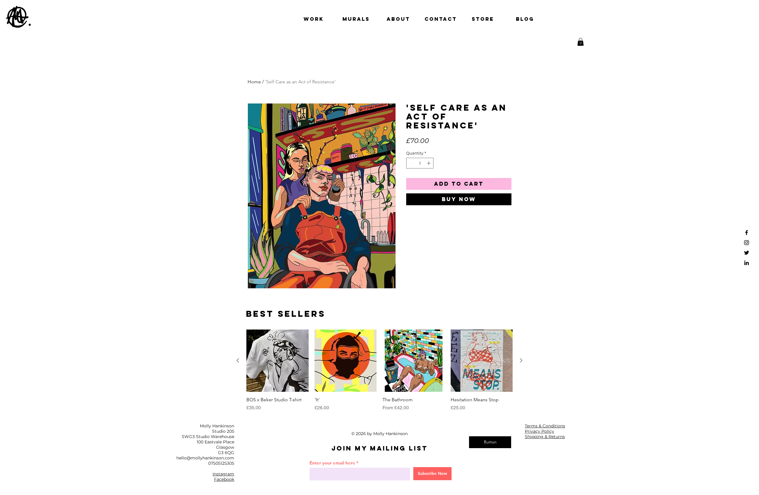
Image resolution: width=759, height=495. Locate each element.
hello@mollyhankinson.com (205, 458)
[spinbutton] (420, 163)
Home (254, 82)
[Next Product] (521, 360)
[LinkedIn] (746, 263)
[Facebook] (746, 232)
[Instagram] (746, 242)
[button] (580, 42)
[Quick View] (277, 361)
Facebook (224, 479)
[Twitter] (746, 252)
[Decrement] (410, 163)
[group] (379, 370)
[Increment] (429, 163)
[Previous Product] (237, 360)
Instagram (223, 474)
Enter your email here (332, 463)
